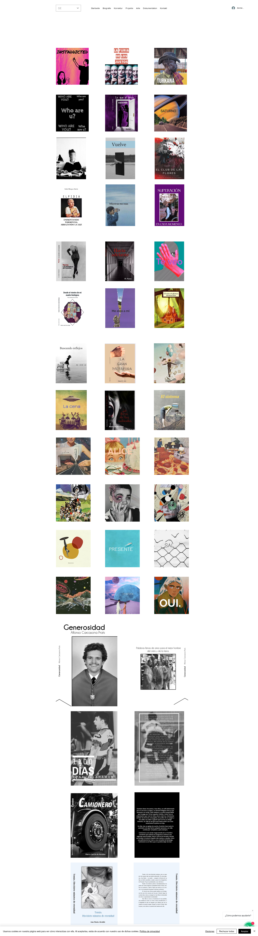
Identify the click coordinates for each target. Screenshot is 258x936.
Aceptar (244, 931)
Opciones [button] (209, 931)
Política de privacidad (150, 931)
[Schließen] (254, 931)
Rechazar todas (226, 931)
